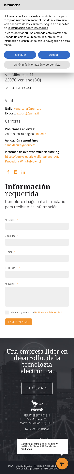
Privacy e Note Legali (45, 465)
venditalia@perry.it (27, 109)
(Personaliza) (23, 468)
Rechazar (20, 54)
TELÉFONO (12, 268)
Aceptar (54, 54)
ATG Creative (51, 468)
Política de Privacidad (48, 312)
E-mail (10, 252)
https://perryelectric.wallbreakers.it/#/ (32, 157)
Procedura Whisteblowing (23, 161)
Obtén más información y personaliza (37, 64)
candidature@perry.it (20, 145)
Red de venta (37, 388)
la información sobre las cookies (28, 28)
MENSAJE (11, 284)
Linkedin (40, 134)
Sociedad (12, 236)
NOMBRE (11, 220)
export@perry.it (28, 113)
